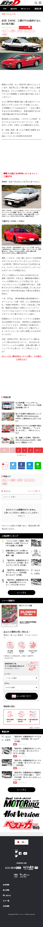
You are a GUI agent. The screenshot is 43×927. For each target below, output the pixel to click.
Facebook (20, 853)
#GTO (20, 31)
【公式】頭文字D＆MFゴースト (10, 2)
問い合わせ (7, 895)
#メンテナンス (29, 31)
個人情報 (6, 890)
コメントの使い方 (34, 491)
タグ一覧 (6, 901)
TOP (5, 9)
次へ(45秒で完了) (21, 696)
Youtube (25, 853)
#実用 (13, 31)
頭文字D (14, 9)
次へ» (38, 450)
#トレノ (5, 31)
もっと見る (21, 592)
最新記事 (38, 9)
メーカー (7, 674)
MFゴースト (26, 9)
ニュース (11, 14)
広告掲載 (6, 906)
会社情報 (6, 884)
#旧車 (4, 34)
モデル (6, 683)
